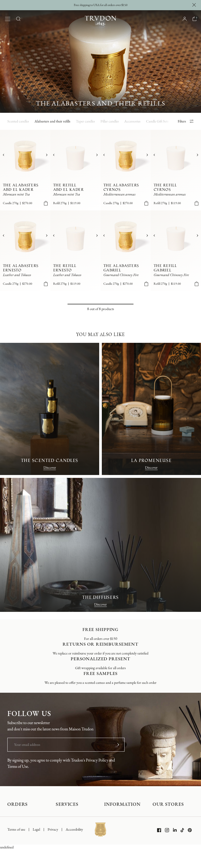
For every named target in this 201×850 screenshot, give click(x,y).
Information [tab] (122, 804)
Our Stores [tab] (168, 804)
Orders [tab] (17, 804)
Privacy (53, 829)
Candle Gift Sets (157, 121)
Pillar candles (109, 121)
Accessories (132, 121)
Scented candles (18, 121)
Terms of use (16, 829)
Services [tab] (67, 804)
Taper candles (85, 121)
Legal (36, 829)
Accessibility (74, 829)
